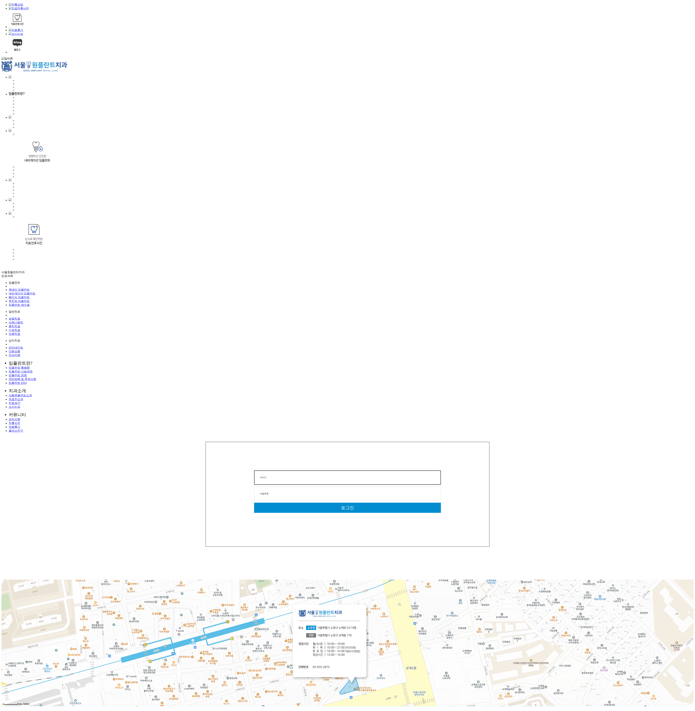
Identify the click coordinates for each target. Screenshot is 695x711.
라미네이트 (16, 347)
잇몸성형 (14, 351)
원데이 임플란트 (19, 289)
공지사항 (14, 419)
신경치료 (14, 330)
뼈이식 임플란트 (19, 297)
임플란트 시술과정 (21, 371)
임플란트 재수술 (19, 304)
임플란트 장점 (18, 375)
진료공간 (14, 403)
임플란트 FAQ (18, 382)
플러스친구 (16, 430)
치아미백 (14, 355)
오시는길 (14, 406)
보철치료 (14, 318)
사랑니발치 (16, 322)
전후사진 (14, 423)
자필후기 (14, 426)
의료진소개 (16, 399)
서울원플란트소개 (20, 395)
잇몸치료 (14, 333)
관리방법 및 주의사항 (22, 379)
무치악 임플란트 (19, 301)
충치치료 (14, 326)
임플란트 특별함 (19, 367)
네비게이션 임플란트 (22, 293)
